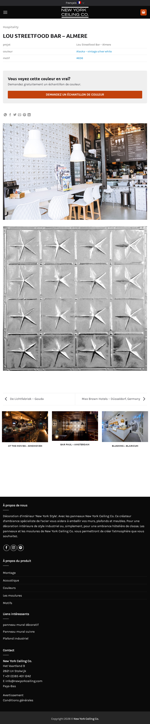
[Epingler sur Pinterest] (24, 115)
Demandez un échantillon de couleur (75, 94)
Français (71, 2)
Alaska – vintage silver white (94, 51)
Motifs (7, 603)
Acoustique (11, 580)
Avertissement (13, 695)
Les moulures (12, 595)
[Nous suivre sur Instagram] (13, 548)
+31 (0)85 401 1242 (18, 676)
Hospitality (10, 27)
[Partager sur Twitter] (14, 115)
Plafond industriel (15, 638)
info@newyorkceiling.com (23, 681)
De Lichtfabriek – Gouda (26, 399)
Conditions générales (18, 700)
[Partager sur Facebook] (10, 115)
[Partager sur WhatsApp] (5, 115)
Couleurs (9, 588)
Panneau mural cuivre (19, 631)
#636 (79, 58)
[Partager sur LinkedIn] (29, 115)
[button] (5, 12)
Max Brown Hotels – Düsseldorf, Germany (111, 399)
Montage (9, 573)
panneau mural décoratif (20, 625)
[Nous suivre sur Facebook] (6, 548)
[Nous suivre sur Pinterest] (20, 548)
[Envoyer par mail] (19, 115)
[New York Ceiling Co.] (75, 12)
